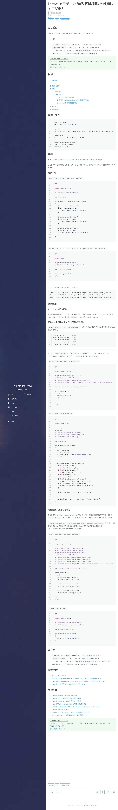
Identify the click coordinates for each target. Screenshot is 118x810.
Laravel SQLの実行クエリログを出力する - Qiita (68, 684)
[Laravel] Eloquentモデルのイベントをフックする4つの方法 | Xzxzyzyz (77, 160)
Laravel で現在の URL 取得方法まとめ (65, 695)
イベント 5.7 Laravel (59, 676)
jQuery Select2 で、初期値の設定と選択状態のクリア (70, 715)
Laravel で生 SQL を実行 (60, 709)
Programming (60, 16)
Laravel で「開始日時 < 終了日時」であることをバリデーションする (75, 707)
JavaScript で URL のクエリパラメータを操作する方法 (71, 712)
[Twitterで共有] (108, 792)
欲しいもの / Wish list (57, 67)
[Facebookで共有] (114, 792)
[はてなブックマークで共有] (102, 792)
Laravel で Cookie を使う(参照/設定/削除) (66, 698)
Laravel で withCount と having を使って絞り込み (69, 704)
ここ (51, 61)
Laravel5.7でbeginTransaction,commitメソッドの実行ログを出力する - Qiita (78, 681)
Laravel (51, 19)
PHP (57, 19)
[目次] (97, 792)
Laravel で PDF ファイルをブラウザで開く (66, 701)
